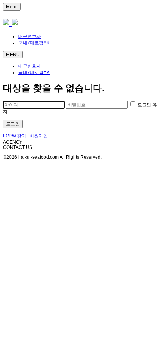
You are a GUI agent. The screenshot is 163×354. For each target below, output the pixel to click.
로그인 (13, 123)
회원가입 (39, 136)
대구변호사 (29, 36)
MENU (13, 54)
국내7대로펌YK (34, 43)
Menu (12, 6)
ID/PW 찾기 (14, 136)
